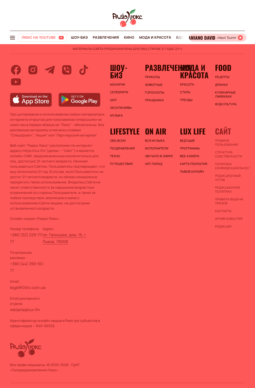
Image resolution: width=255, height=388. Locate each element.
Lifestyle (125, 131)
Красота (187, 85)
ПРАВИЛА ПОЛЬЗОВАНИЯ (226, 143)
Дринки (221, 85)
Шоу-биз (79, 37)
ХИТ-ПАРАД (153, 164)
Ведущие (187, 141)
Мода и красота (155, 37)
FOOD (223, 67)
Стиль (185, 92)
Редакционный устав (228, 178)
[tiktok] (84, 70)
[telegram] (50, 70)
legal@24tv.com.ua (27, 287)
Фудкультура (226, 104)
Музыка (116, 116)
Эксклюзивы (121, 108)
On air (155, 131)
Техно (115, 156)
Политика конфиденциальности (230, 166)
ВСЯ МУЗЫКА (155, 141)
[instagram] (33, 70)
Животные (153, 85)
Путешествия (121, 164)
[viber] (67, 70)
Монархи (117, 85)
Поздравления (122, 148)
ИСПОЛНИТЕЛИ (156, 148)
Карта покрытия (193, 164)
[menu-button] (12, 37)
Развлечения (106, 37)
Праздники (154, 100)
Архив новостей (228, 219)
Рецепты (222, 77)
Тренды (186, 100)
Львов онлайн (192, 172)
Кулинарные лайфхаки (225, 95)
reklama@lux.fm (25, 309)
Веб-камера (189, 156)
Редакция (223, 227)
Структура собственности (228, 154)
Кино (129, 37)
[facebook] (16, 70)
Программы (190, 148)
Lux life (192, 131)
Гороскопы (154, 93)
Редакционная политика (227, 190)
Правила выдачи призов (229, 201)
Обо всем (118, 141)
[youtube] (16, 82)
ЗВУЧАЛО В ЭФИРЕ (159, 156)
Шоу (113, 100)
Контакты (223, 211)
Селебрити (119, 92)
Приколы (152, 77)
